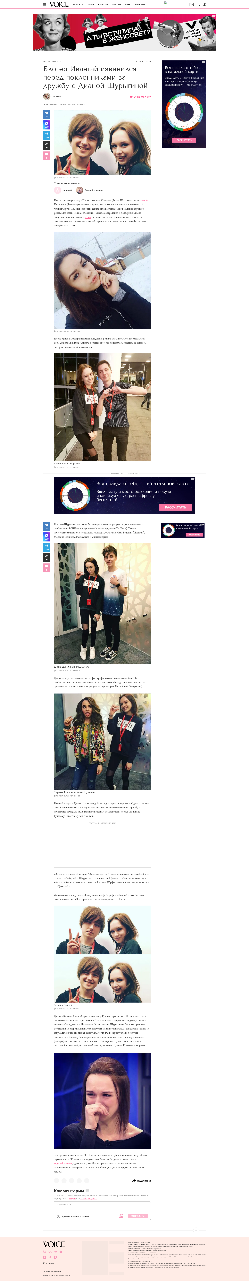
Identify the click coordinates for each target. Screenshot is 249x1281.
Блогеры (71, 104)
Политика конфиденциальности (56, 1275)
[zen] (60, 1251)
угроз (88, 217)
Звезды (46, 61)
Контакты (48, 1263)
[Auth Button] (204, 4)
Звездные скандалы (57, 104)
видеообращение (63, 1163)
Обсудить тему (142, 96)
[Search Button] (198, 4)
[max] (55, 1257)
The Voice (59, 4)
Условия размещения (52, 1271)
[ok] (44, 1257)
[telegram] (55, 1251)
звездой (143, 200)
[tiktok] (50, 1257)
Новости (56, 61)
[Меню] (44, 4)
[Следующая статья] (124, 1230)
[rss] (44, 1251)
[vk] (50, 1251)
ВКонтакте (81, 104)
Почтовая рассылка (192, 4)
